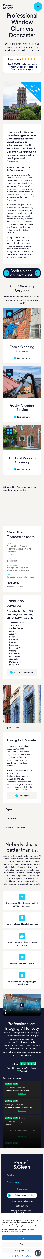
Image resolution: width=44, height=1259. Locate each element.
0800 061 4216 (22, 1206)
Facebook (32, 66)
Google (20, 66)
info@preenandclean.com (22, 1201)
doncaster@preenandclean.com (21, 576)
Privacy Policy (26, 1256)
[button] (40, 1216)
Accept (22, 1238)
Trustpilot (11, 66)
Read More (24, 795)
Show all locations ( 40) (24, 672)
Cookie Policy (16, 1256)
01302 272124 (12, 561)
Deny (22, 1244)
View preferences (22, 1250)
